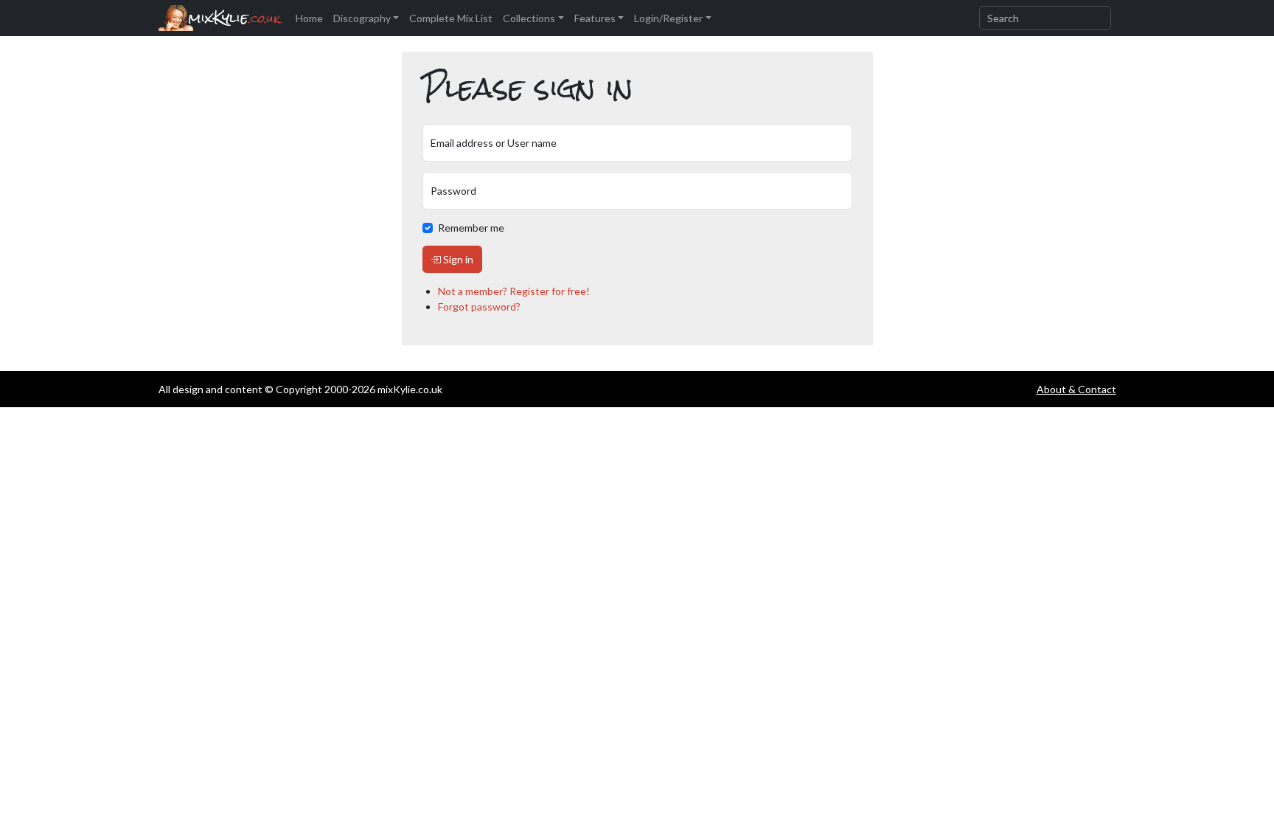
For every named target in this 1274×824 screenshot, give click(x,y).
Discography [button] (362, 18)
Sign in (457, 259)
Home (309, 18)
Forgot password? (479, 306)
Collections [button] (529, 18)
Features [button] (595, 18)
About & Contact (1076, 389)
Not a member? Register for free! (514, 291)
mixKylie (234, 18)
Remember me (471, 227)
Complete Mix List (450, 18)
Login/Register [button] (668, 18)
